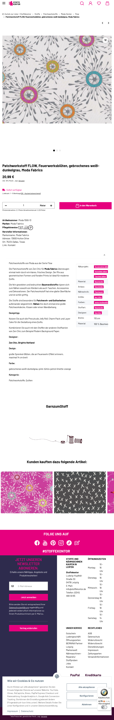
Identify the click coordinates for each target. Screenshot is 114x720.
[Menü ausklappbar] (3, 2)
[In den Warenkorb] (4, 32)
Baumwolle (99, 282)
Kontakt (11, 245)
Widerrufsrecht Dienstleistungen (96, 645)
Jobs (68, 663)
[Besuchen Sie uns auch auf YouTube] (45, 542)
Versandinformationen (98, 656)
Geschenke (99, 287)
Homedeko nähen (101, 272)
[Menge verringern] (6, 205)
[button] (82, 3)
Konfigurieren (87, 695)
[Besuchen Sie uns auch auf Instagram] (61, 542)
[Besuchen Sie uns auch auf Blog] (77, 542)
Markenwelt (71, 650)
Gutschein (71, 633)
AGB (90, 633)
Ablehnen (87, 704)
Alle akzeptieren (87, 687)
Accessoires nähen (102, 267)
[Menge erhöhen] (51, 205)
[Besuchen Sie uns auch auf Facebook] (37, 542)
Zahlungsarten (95, 653)
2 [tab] (57, 150)
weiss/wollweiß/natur (103, 302)
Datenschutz (27, 711)
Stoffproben (71, 660)
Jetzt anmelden (28, 597)
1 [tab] (54, 150)
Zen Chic (98, 313)
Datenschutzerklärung (19, 607)
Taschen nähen (100, 276)
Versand (21, 181)
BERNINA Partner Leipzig (74, 645)
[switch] (104, 707)
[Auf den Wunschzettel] (105, 40)
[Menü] (109, 689)
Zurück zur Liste (11, 14)
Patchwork (99, 292)
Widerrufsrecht (95, 640)
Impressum (12, 711)
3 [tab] (60, 150)
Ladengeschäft (73, 636)
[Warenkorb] (107, 3)
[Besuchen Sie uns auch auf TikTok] (69, 542)
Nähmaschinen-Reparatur (73, 655)
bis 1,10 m (98, 297)
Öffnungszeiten (73, 640)
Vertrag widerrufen (28, 628)
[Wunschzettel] (99, 3)
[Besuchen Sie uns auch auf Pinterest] (53, 542)
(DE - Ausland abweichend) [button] (31, 193)
